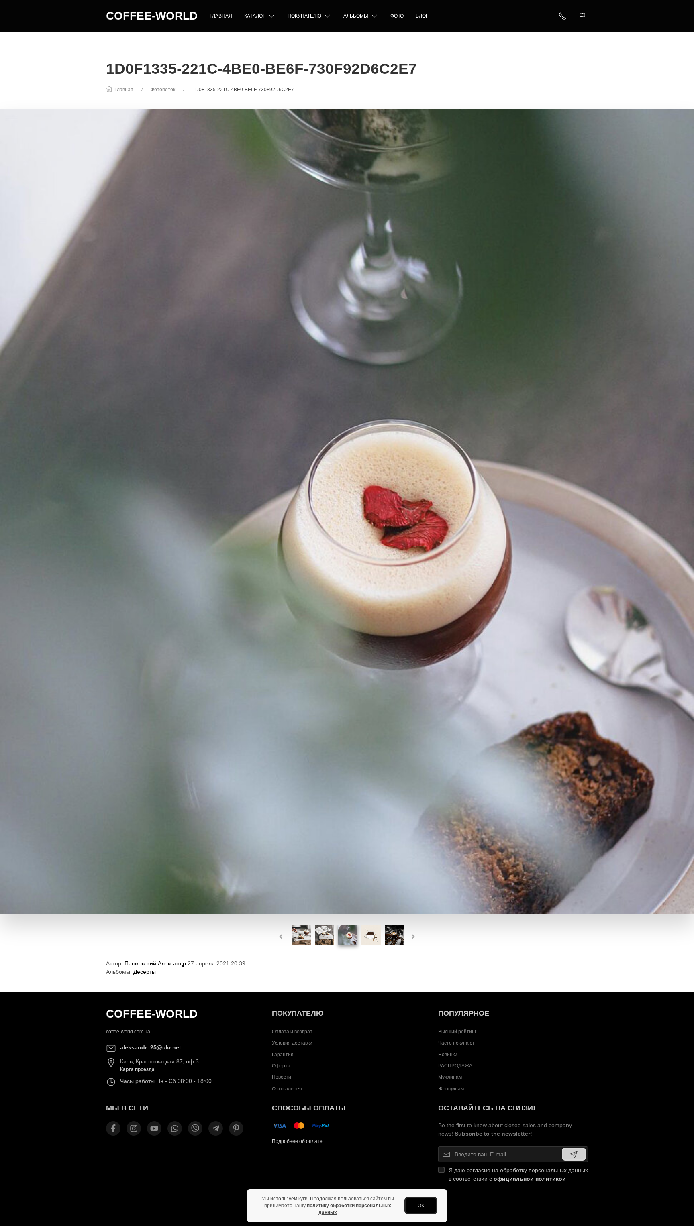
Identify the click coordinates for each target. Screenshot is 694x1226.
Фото (397, 16)
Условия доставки (292, 1043)
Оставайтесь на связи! (486, 1108)
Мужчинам (450, 1077)
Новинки (447, 1054)
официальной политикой (530, 1178)
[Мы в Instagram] (134, 1128)
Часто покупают (456, 1043)
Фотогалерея (287, 1089)
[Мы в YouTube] (154, 1128)
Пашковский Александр (155, 963)
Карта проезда (137, 1069)
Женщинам (451, 1089)
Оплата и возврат (292, 1032)
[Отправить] (574, 1154)
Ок (421, 1205)
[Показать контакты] (563, 16)
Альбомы (355, 16)
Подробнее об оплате (297, 1141)
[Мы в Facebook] (113, 1128)
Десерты (144, 972)
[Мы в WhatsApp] (174, 1128)
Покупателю (304, 16)
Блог (422, 16)
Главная (221, 16)
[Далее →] (347, 511)
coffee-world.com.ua (128, 1032)
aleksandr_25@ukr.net (150, 1047)
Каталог (254, 16)
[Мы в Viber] (195, 1128)
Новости (281, 1077)
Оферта (281, 1066)
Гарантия (283, 1054)
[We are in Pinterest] (236, 1128)
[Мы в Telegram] (215, 1128)
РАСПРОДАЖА (455, 1066)
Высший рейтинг (457, 1032)
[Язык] (583, 16)
